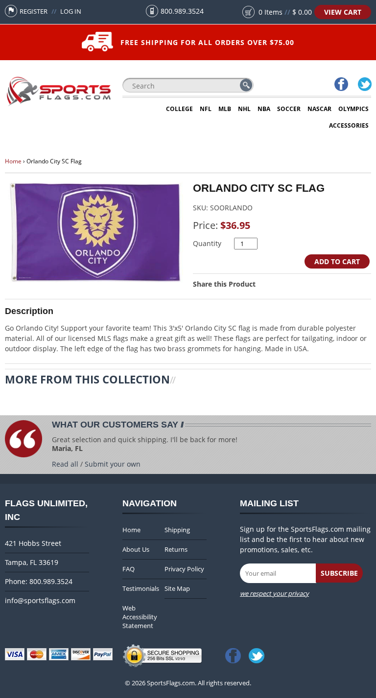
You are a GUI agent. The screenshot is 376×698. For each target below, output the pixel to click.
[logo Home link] (59, 105)
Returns (176, 549)
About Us (135, 549)
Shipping (177, 529)
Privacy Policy (184, 568)
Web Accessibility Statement (139, 617)
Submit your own (113, 464)
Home (13, 161)
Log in (70, 11)
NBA (264, 109)
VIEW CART (342, 12)
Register (33, 11)
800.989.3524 (182, 11)
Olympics (353, 109)
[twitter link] (258, 652)
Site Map (177, 588)
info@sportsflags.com (40, 600)
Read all (65, 464)
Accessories (349, 125)
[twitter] (364, 85)
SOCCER (289, 109)
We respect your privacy (274, 593)
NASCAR (319, 109)
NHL (244, 109)
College (179, 109)
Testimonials (140, 588)
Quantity (207, 243)
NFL (206, 109)
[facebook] (341, 85)
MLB (224, 109)
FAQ (128, 568)
